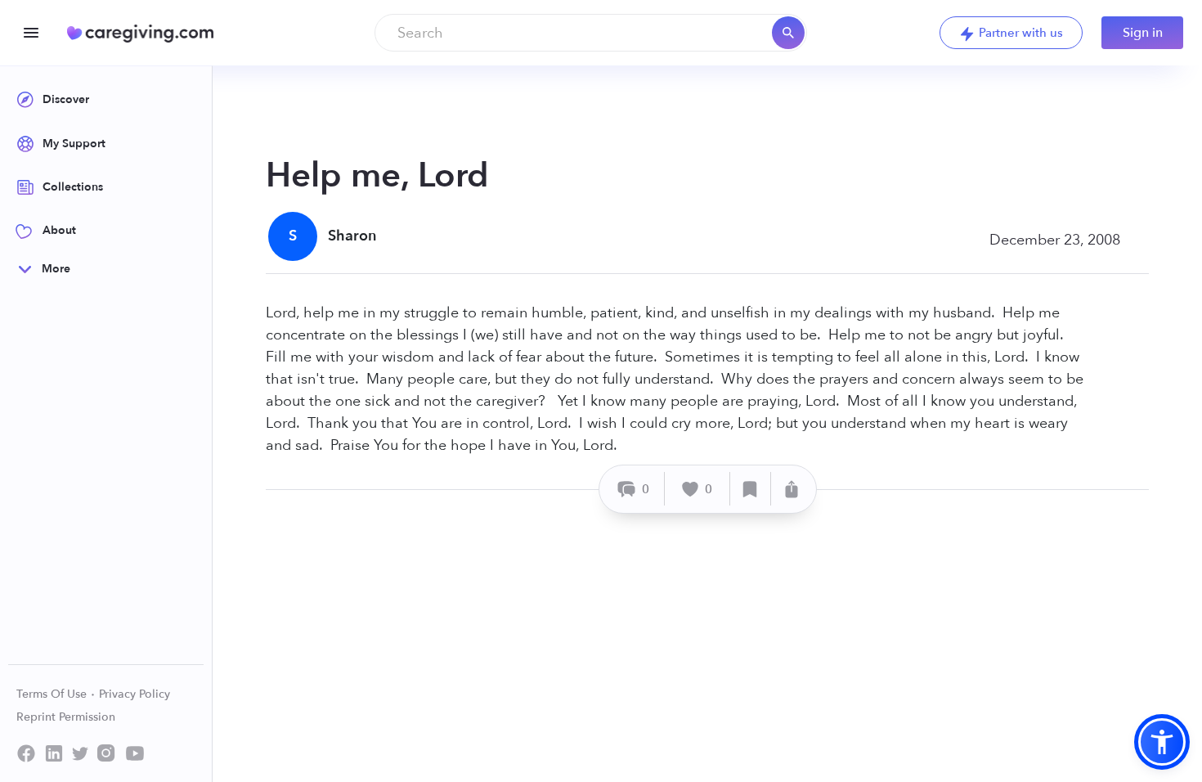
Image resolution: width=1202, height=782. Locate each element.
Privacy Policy (134, 694)
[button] (1162, 742)
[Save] (750, 489)
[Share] (791, 489)
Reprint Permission (65, 717)
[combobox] (591, 33)
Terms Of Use (53, 694)
